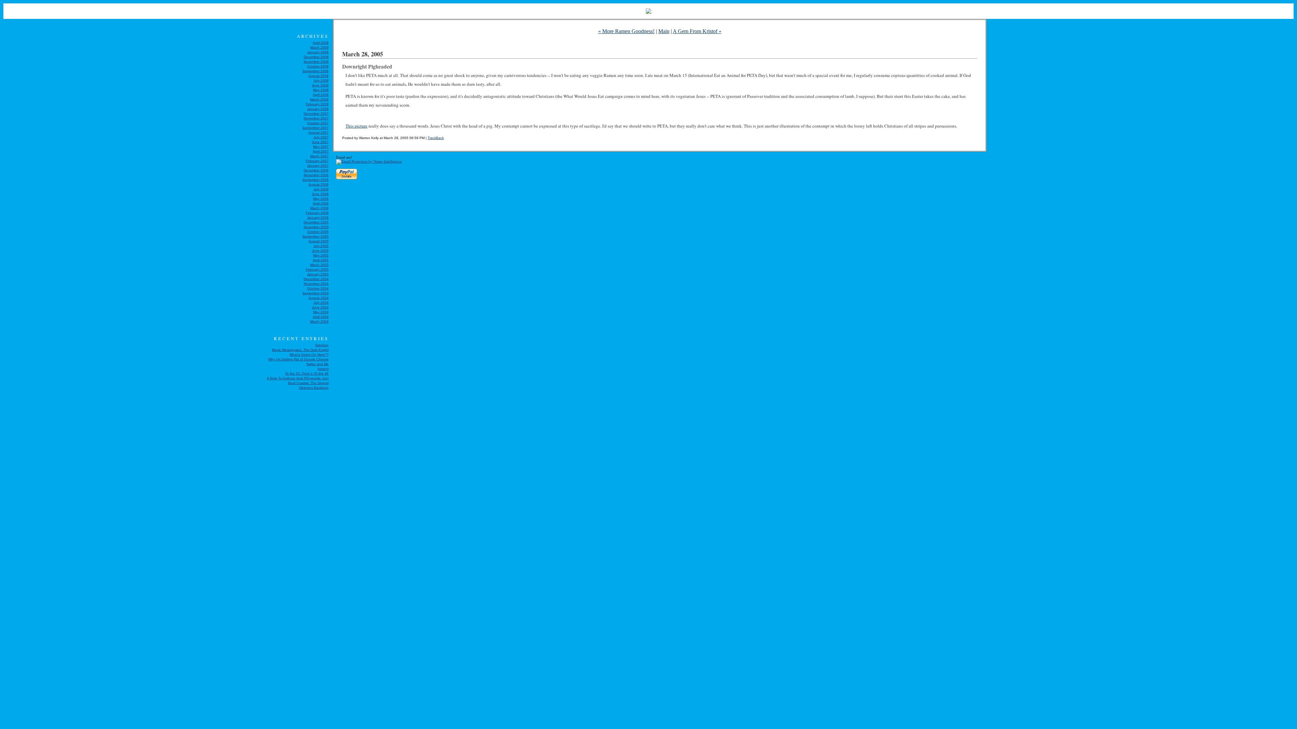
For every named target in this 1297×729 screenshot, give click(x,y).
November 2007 (316, 118)
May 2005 (321, 255)
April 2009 (321, 43)
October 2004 (318, 288)
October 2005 (318, 232)
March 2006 (319, 208)
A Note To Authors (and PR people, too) (298, 378)
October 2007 (318, 123)
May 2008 (321, 90)
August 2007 (318, 132)
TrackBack (436, 138)
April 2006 (321, 203)
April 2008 (321, 95)
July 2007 (321, 137)
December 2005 (316, 222)
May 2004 (321, 312)
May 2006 (321, 198)
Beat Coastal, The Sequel (308, 383)
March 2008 (319, 99)
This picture (356, 126)
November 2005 (316, 227)
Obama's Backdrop (314, 387)
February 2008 (317, 104)
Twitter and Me (317, 364)
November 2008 (316, 61)
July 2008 (321, 80)
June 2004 (320, 307)
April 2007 (321, 151)
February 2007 (317, 161)
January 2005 (318, 274)
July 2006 (321, 189)
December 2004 (316, 279)
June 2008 (320, 85)
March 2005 (319, 265)
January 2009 (318, 52)
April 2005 (321, 260)
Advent (323, 369)
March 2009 (319, 47)
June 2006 (320, 194)
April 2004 (321, 317)
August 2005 (318, 241)
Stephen (322, 345)
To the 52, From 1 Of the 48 (307, 373)
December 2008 (316, 57)
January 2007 (318, 165)
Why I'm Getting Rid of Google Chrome (298, 359)
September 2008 (315, 71)
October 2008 (318, 66)
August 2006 (318, 184)
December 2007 (316, 113)
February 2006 (317, 213)
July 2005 (321, 246)
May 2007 (321, 146)
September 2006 (315, 180)
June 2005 (320, 250)
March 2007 (319, 156)
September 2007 (315, 128)
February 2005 (317, 269)
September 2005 (315, 236)
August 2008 (318, 76)
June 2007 (320, 142)
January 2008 (318, 109)
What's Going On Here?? (309, 354)
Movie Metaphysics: (300, 350)
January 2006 (318, 217)
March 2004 (319, 321)
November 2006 (316, 175)
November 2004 (316, 284)
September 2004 (315, 293)
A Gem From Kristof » (697, 31)
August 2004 (318, 298)
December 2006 (316, 170)
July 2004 (321, 302)
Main (663, 31)
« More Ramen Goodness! (626, 31)
